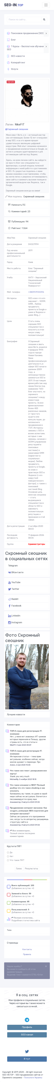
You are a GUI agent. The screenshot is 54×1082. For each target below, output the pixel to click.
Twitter (15, 589)
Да (11, 852)
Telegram (13, 565)
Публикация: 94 (19, 221)
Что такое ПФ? (17, 860)
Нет (11, 856)
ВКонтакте (17, 572)
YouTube (15, 582)
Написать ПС (18, 205)
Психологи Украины (33, 1077)
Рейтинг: (19, 228)
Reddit (14, 599)
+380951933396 (36, 292)
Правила (27, 954)
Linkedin (15, 615)
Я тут (27, 1058)
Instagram (16, 622)
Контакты (27, 949)
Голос (19, 868)
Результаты (31, 868)
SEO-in (13, 5)
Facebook (16, 605)
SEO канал (27, 1034)
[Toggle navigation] (46, 5)
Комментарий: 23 (20, 211)
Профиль (27, 1027)
